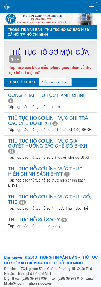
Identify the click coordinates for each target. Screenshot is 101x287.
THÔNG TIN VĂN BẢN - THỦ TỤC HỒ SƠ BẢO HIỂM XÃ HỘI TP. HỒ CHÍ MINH (49, 32)
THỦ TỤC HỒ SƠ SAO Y (34, 219)
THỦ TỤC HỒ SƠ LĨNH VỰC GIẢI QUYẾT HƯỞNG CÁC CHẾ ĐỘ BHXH (47, 143)
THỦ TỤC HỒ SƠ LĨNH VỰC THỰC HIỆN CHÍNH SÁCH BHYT (45, 171)
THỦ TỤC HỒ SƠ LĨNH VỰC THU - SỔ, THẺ (49, 199)
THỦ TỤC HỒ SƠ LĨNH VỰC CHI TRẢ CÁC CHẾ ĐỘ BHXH (48, 120)
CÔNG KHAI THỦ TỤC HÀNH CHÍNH (47, 94)
